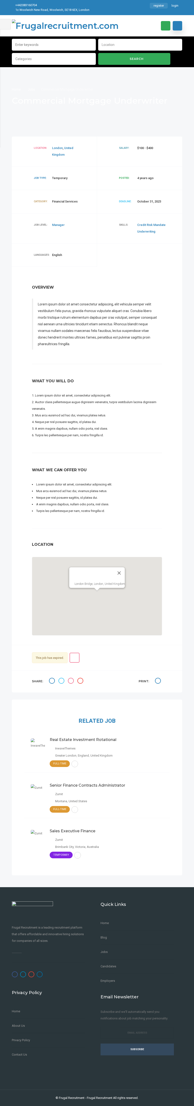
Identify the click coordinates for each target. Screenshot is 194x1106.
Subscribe (137, 1049)
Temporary (61, 854)
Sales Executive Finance (72, 831)
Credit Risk (145, 225)
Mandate (159, 225)
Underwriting (146, 231)
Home (17, 89)
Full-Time (59, 763)
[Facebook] (15, 974)
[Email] (80, 681)
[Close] (119, 573)
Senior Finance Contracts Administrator (87, 785)
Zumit (59, 794)
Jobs (31, 89)
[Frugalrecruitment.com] (65, 25)
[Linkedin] (40, 974)
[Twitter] (23, 974)
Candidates (108, 966)
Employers (108, 981)
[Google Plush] (31, 974)
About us (18, 1025)
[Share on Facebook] (52, 681)
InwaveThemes (65, 748)
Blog (104, 937)
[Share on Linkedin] (71, 681)
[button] (97, 593)
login (175, 5)
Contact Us (19, 1054)
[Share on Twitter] (62, 681)
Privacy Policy (21, 1040)
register (159, 5)
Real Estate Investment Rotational (83, 739)
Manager (58, 225)
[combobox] (140, 44)
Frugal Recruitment (71, 1098)
